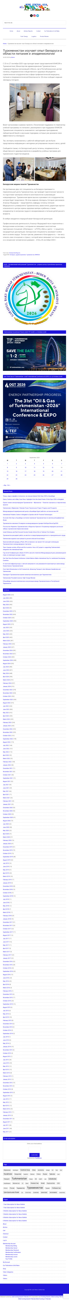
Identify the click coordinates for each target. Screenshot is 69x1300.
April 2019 (6, 873)
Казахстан (35, 1183)
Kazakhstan (8, 1174)
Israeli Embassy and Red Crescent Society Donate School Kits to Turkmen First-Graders (29, 532)
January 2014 (7, 1046)
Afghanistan (7, 1170)
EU (52, 1170)
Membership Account (9, 1243)
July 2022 (6, 745)
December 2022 (7, 729)
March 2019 (6, 876)
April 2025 (6, 637)
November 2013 (7, 1050)
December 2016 (7, 961)
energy (47, 1170)
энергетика (62, 1192)
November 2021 (7, 771)
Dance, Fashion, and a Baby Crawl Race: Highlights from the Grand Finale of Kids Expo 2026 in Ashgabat (33, 499)
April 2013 (6, 1069)
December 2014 (7, 1024)
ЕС (22, 1183)
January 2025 (7, 647)
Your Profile (8, 1259)
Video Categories (8, 1272)
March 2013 (6, 1073)
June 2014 (6, 1040)
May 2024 (6, 673)
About (4, 1224)
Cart (4, 1230)
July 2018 (6, 899)
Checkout (5, 1234)
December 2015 (7, 994)
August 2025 (6, 624)
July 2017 (6, 938)
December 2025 (7, 611)
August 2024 (6, 663)
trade (58, 1174)
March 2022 (6, 758)
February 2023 (7, 722)
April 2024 (6, 676)
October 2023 (7, 696)
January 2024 (7, 686)
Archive (5, 1227)
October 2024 (7, 657)
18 (34, 471)
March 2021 (6, 798)
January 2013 (7, 1079)
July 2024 (6, 667)
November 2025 (7, 614)
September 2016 (8, 971)
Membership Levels (11, 1257)
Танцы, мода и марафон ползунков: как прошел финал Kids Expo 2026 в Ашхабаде (29, 496)
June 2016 (6, 978)
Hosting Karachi (45, 1296)
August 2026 (6, 595)
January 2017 (7, 958)
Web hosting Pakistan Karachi (60, 1296)
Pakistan (32, 1174)
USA (45, 1179)
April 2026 (6, 608)
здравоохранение (21, 254)
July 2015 (6, 1010)
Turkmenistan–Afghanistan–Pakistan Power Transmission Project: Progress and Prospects (30, 508)
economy (41, 1170)
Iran (61, 1170)
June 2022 (6, 748)
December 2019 (7, 847)
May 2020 (6, 830)
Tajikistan (52, 1174)
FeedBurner (38, 1158)
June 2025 (6, 631)
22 (7, 475)
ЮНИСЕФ (37, 254)
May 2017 (6, 945)
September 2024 (8, 660)
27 (52, 475)
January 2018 (7, 919)
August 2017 (6, 935)
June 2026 (6, 601)
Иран (27, 1183)
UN (36, 1179)
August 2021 (6, 781)
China (33, 1170)
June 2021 (6, 788)
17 (25, 471)
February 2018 (7, 915)
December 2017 (7, 922)
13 (52, 467)
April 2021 (6, 794)
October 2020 (7, 814)
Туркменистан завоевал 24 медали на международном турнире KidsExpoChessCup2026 (30, 523)
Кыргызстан (51, 1183)
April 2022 (6, 755)
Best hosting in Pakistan (43, 1299)
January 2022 (7, 765)
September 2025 (8, 621)
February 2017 (7, 955)
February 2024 (7, 683)
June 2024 (6, 670)
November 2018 (7, 889)
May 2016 (6, 981)
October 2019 (7, 853)
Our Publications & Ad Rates (11, 1265)
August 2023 (6, 703)
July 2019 (6, 863)
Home (4, 43)
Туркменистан (30, 254)
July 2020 (6, 824)
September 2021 (8, 778)
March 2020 (6, 837)
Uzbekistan (52, 1179)
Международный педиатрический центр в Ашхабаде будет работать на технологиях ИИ (30, 511)
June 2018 (6, 902)
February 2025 (7, 644)
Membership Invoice (11, 1254)
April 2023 (6, 716)
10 (25, 467)
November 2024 (7, 654)
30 (16, 479)
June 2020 (6, 827)
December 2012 (7, 1082)
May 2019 (6, 870)
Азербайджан (7, 1183)
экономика (53, 1192)
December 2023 (7, 690)
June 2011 (6, 1128)
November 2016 (7, 965)
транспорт (44, 1192)
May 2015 (6, 1014)
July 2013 (6, 1060)
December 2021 (7, 768)
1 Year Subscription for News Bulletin (14, 1204)
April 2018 (6, 909)
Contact (5, 1237)
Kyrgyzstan (18, 1174)
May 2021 (6, 791)
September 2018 (8, 896)
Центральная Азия (11, 1192)
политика (36, 1192)
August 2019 (6, 860)
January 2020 (7, 843)
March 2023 (6, 719)
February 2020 (7, 840)
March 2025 (6, 640)
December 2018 (7, 886)
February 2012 (7, 1112)
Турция (47, 1188)
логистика (28, 1192)
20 (52, 471)
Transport (6, 1179)
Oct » (8, 485)
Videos (5, 1275)
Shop (4, 1269)
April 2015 (6, 1017)
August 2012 (6, 1096)
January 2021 (7, 804)
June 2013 (6, 1063)
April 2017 (6, 948)
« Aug (4, 485)
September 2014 (8, 1033)
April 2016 (6, 984)
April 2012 (6, 1105)
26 (43, 475)
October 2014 (7, 1030)
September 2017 (8, 932)
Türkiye (31, 1179)
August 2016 (6, 974)
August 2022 (6, 742)
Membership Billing (11, 1246)
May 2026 (6, 604)
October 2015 (7, 1001)
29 (7, 479)
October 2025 (7, 618)
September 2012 (8, 1092)
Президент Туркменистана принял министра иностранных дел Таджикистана (27, 574)
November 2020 (7, 811)
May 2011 (6, 1132)
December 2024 (7, 650)
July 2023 (6, 706)
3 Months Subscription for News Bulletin (15, 1211)
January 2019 (7, 883)
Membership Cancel (11, 1248)
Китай (42, 1183)
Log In (5, 1240)
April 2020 (6, 834)
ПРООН (5, 1188)
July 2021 (6, 785)
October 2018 (7, 893)
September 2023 (8, 699)
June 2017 (6, 942)
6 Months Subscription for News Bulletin (15, 1217)
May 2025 (6, 634)
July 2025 (6, 627)
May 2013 (6, 1066)
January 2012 (7, 1115)
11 (34, 467)
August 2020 (6, 821)
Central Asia (25, 1170)
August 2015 (6, 1007)
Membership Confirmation (13, 1252)
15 (7, 471)
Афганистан (16, 1183)
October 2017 (7, 929)
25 (34, 475)
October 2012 (7, 1089)
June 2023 (6, 709)
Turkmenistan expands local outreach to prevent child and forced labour (24, 538)
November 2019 (7, 850)
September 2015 (8, 1004)
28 (61, 475)
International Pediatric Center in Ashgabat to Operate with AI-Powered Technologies (27, 514)
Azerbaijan (15, 1170)
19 (43, 471)
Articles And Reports (14, 253)
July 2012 (6, 1099)
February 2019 (7, 879)
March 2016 (6, 988)
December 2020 (7, 807)
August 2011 (6, 1122)
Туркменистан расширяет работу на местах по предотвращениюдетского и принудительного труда (34, 535)
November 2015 (7, 997)
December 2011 (7, 1118)
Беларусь (12, 254)
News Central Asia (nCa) (34, 7)
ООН (58, 1183)
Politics (39, 1174)
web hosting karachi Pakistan (20, 1296)
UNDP (40, 1179)
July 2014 (6, 1037)
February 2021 (7, 801)
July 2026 (6, 598)
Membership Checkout (12, 1250)
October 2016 (7, 968)
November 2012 (7, 1086)
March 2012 (6, 1109)
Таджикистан (21, 1188)
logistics (26, 1174)
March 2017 (6, 951)
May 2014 (6, 1043)
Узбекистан (56, 1188)
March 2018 (6, 912)
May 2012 (6, 1102)
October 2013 (7, 1053)
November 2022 (7, 732)
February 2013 (7, 1076)
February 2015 (7, 1020)
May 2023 (6, 712)
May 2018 (6, 906)
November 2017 (7, 925)
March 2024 (6, 680)
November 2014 (7, 1027)
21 (61, 471)
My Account (6, 1262)
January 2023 (7, 726)
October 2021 (7, 775)
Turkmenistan (19, 1178)
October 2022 (7, 735)
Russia (45, 1174)
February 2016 (7, 991)
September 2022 (8, 739)
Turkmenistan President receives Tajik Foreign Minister (19, 578)
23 (16, 475)
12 (43, 467)
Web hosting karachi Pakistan (27, 1299)
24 (25, 475)
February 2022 (7, 762)
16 (16, 471)
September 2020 (8, 817)
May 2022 (6, 752)
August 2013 (6, 1056)
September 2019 (8, 857)
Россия (12, 1188)
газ (22, 1192)
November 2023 (7, 693)
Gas (57, 1170)
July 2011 (6, 1125)
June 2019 (6, 866)
